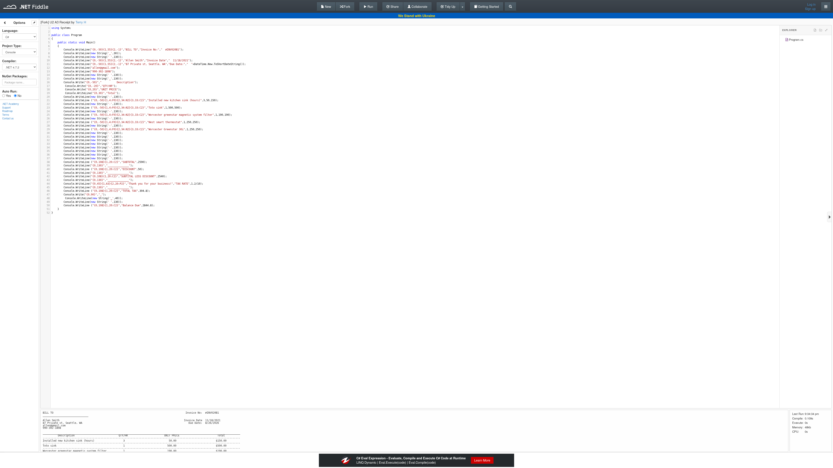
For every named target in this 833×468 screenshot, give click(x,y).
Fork (346, 6)
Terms (5, 114)
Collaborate (419, 6)
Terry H (80, 22)
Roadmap (7, 111)
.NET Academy (10, 104)
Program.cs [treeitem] (796, 39)
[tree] (805, 40)
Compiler (8, 61)
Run (370, 6)
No (19, 95)
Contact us (8, 118)
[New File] (815, 30)
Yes (8, 95)
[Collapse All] (826, 30)
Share (394, 6)
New (327, 6)
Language (9, 30)
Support (6, 107)
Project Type (11, 46)
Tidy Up (449, 6)
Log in (811, 4)
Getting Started (488, 6)
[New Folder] (820, 30)
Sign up (810, 8)
